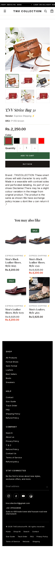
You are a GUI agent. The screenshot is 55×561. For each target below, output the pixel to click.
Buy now (27, 164)
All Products (11, 357)
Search (9, 433)
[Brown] (8, 140)
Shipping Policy (13, 414)
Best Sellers (11, 374)
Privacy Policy (12, 441)
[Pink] (25, 141)
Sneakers (10, 382)
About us (10, 437)
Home (8, 532)
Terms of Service (14, 457)
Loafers (9, 370)
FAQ (8, 409)
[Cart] (51, 11)
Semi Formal (11, 366)
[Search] (45, 11)
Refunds (26, 542)
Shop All (17, 532)
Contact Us (11, 453)
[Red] (41, 141)
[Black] (16, 141)
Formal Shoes (12, 362)
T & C (8, 445)
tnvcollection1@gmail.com (18, 503)
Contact (9, 397)
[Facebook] (16, 496)
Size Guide (11, 401)
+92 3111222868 (13, 508)
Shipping (36, 542)
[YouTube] (23, 496)
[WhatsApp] (30, 496)
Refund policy (12, 461)
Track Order (11, 405)
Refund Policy (12, 418)
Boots (8, 378)
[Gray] (33, 141)
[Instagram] (8, 496)
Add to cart (27, 156)
